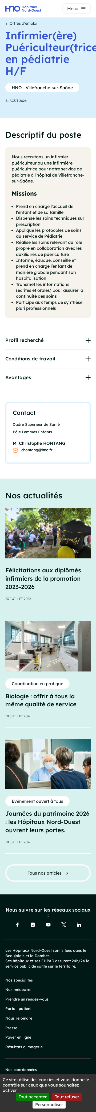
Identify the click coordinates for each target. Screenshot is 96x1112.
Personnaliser (49, 1104)
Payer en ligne (18, 1037)
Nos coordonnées (21, 1069)
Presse (11, 1027)
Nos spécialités (19, 980)
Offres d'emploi (23, 23)
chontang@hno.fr (37, 449)
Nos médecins (18, 989)
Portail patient (18, 1008)
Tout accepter (33, 1096)
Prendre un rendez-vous (27, 999)
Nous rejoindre (18, 1018)
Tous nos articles (45, 873)
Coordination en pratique (37, 683)
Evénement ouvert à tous (37, 801)
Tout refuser (67, 1096)
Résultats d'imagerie (24, 1046)
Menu (72, 8)
